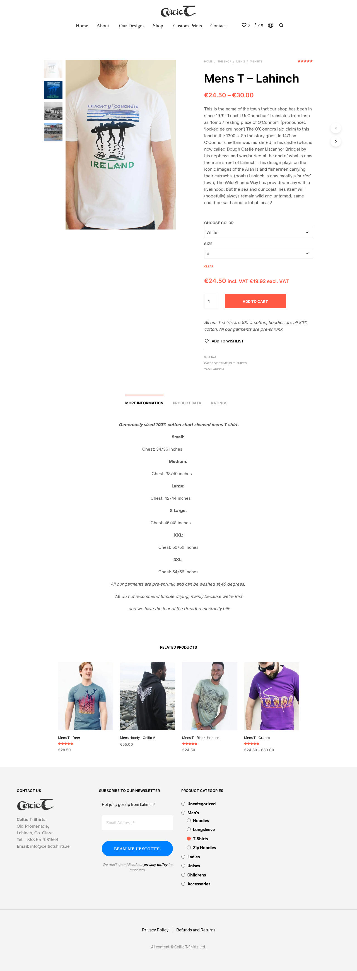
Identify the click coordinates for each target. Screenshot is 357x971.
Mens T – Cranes (257, 737)
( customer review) (305, 63)
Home (82, 25)
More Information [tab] (144, 403)
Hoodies (201, 820)
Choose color (219, 223)
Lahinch (217, 369)
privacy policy (155, 864)
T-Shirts (256, 61)
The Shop (224, 61)
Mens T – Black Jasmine (200, 737)
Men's (240, 61)
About (103, 25)
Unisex (193, 865)
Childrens (196, 874)
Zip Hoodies (204, 847)
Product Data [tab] (187, 403)
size (208, 243)
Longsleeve (204, 829)
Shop (158, 25)
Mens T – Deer (69, 737)
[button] (245, 25)
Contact (218, 25)
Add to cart (255, 301)
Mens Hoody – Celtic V (137, 737)
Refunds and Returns (195, 929)
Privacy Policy (155, 929)
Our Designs (131, 25)
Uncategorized (201, 803)
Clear (208, 266)
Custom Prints (187, 25)
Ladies (193, 856)
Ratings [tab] (219, 403)
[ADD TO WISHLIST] (85, 720)
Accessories (198, 883)
